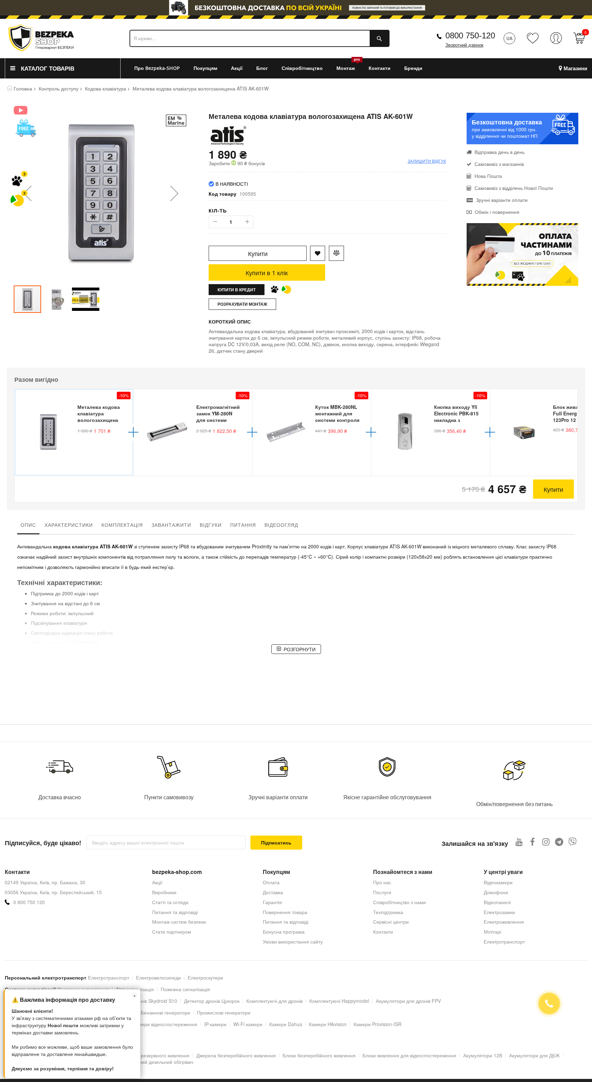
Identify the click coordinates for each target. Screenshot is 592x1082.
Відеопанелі (497, 902)
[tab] (28, 526)
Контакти (383, 931)
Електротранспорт (504, 941)
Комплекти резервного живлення (152, 1055)
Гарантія (272, 902)
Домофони (496, 892)
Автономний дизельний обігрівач (156, 1061)
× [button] (134, 995)
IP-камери (215, 1024)
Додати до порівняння (336, 253)
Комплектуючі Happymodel (339, 1000)
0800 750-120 (470, 35)
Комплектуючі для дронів (274, 1000)
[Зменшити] (215, 222)
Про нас (382, 882)
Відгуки (211, 524)
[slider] (296, 7)
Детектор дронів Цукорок (211, 1000)
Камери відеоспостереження (165, 1024)
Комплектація (122, 524)
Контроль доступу (58, 88)
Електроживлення (504, 921)
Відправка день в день (499, 151)
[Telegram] (559, 841)
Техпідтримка (388, 912)
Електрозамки (499, 912)
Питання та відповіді (175, 912)
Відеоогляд (281, 524)
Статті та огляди (170, 902)
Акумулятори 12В (482, 1055)
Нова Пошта (488, 175)
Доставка (273, 892)
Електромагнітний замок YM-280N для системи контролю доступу (218, 414)
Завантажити (171, 524)
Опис (28, 524)
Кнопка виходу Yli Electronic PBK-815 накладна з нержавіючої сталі (456, 414)
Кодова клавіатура (105, 88)
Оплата (271, 882)
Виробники (164, 892)
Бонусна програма (284, 931)
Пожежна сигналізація (185, 989)
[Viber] (572, 841)
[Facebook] (532, 841)
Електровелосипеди (158, 977)
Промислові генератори (223, 1012)
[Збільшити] (247, 222)
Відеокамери (498, 882)
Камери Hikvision (328, 1024)
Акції (157, 882)
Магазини (575, 68)
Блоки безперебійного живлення (319, 1055)
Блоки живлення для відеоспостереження (409, 1055)
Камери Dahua (285, 1024)
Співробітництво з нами (399, 902)
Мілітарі (492, 931)
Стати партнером (171, 931)
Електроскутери (205, 977)
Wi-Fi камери (247, 1024)
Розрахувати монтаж (242, 304)
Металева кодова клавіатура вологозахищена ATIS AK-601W (98, 414)
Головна (23, 88)
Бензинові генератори (165, 1012)
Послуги (382, 892)
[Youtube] (519, 841)
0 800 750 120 (29, 902)
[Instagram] (546, 841)
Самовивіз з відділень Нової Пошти (513, 187)
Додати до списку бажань (317, 253)
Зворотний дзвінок (464, 45)
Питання (243, 524)
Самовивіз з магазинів (499, 163)
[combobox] (259, 38)
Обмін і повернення (497, 211)
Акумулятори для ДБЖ (534, 1055)
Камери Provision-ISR (378, 1024)
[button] (27, 193)
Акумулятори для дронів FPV (408, 1000)
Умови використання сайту (293, 941)
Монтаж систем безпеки (179, 921)
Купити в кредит (237, 290)
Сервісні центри (391, 921)
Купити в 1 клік (267, 272)
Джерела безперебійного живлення (236, 1055)
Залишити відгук (427, 161)
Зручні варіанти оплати (502, 199)
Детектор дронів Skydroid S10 (144, 1000)
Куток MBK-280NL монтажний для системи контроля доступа (337, 414)
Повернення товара (285, 912)
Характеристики (69, 524)
